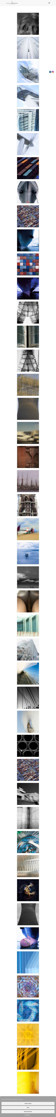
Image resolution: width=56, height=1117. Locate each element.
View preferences (28, 1111)
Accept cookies (28, 1103)
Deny (28, 1107)
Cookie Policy (27, 1115)
